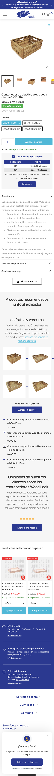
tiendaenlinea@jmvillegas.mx (26, 677)
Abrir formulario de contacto (19, 674)
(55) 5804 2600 (22, 679)
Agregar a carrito (33, 141)
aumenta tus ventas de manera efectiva (33, 339)
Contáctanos (27, 184)
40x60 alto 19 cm (32, 128)
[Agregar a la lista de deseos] (49, 25)
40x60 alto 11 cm (32, 123)
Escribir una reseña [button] (27, 527)
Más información (14, 635)
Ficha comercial (29, 281)
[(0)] (48, 14)
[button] (2, 4)
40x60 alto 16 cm (11, 128)
